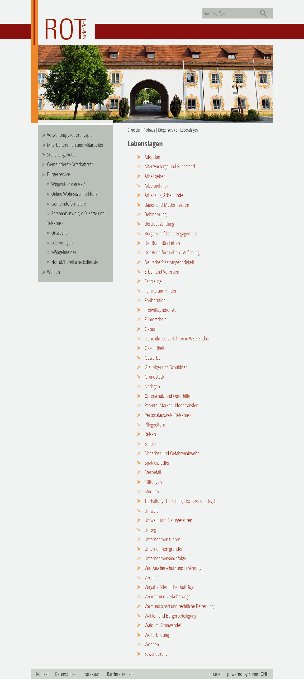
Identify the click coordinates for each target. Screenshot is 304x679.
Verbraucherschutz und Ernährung (172, 568)
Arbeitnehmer (156, 185)
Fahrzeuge (153, 281)
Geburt (150, 329)
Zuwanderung (155, 653)
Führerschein (155, 319)
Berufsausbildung (159, 223)
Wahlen (53, 271)
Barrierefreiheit (120, 674)
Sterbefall (152, 472)
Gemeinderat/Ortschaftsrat (70, 164)
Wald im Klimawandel (162, 625)
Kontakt (42, 674)
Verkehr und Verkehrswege (167, 596)
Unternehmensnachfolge (165, 558)
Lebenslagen (62, 242)
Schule (150, 443)
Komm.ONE (258, 674)
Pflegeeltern (154, 424)
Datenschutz (65, 674)
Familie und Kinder (160, 290)
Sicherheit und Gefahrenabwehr (171, 453)
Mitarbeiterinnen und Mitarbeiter (75, 144)
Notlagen (152, 386)
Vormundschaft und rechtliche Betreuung (179, 606)
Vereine (151, 577)
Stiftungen (153, 482)
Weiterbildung (156, 634)
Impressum (90, 674)
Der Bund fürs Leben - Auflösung (172, 252)
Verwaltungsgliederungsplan (71, 134)
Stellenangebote (61, 154)
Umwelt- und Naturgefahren (168, 520)
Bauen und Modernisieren (166, 204)
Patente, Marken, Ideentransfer (171, 405)
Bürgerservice (58, 174)
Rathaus (149, 130)
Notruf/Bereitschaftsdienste (74, 262)
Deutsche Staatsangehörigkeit (169, 262)
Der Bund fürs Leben (162, 243)
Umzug (150, 529)
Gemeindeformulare (68, 203)
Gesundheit (154, 348)
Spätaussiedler (157, 462)
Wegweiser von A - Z (68, 184)
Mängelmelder (63, 252)
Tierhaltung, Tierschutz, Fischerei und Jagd (179, 501)
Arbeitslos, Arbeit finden (164, 195)
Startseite (134, 130)
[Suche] (263, 13)
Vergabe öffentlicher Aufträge (169, 587)
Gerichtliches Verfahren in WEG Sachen (177, 338)
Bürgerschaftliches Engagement (170, 233)
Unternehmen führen (162, 539)
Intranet (215, 674)
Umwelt (151, 510)
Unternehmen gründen (163, 548)
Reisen (150, 434)
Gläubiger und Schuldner (165, 367)
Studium (151, 491)
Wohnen (151, 644)
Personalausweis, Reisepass (167, 415)
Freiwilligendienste (160, 309)
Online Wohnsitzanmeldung (74, 193)
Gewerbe (152, 357)
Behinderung (155, 214)
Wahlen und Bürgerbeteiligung (170, 615)
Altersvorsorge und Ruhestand (169, 166)
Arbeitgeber (154, 176)
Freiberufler (154, 300)
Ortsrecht (59, 232)
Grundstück (154, 376)
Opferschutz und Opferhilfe (167, 395)
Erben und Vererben (161, 271)
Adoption (152, 157)
